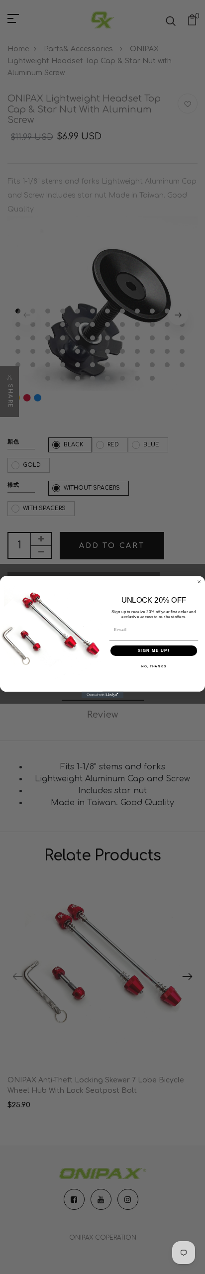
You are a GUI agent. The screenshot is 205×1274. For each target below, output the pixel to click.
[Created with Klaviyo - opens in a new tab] (103, 695)
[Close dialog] (199, 582)
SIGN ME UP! (154, 650)
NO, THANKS (153, 666)
